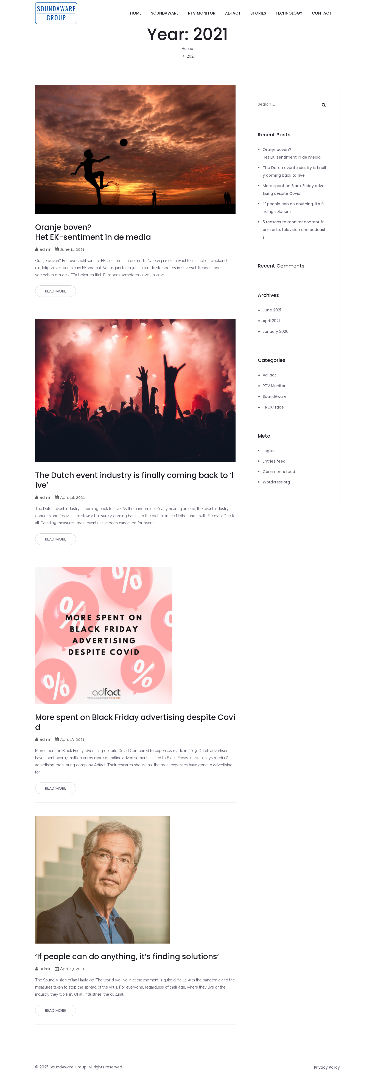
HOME (135, 13)
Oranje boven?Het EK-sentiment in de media (93, 232)
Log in (268, 451)
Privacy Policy (327, 1067)
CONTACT (322, 13)
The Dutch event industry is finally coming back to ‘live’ (134, 480)
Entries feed (274, 461)
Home (187, 48)
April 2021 (271, 320)
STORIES (258, 13)
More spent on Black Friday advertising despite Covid (135, 722)
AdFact (269, 375)
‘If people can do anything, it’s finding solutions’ (127, 956)
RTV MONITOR (202, 13)
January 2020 (276, 331)
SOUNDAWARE (164, 13)
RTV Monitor (274, 386)
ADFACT (233, 13)
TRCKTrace (273, 407)
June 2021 (272, 310)
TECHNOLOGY (289, 13)
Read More (55, 291)
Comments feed (279, 471)
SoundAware (275, 396)
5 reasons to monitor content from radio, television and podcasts (294, 229)
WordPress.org (276, 482)
